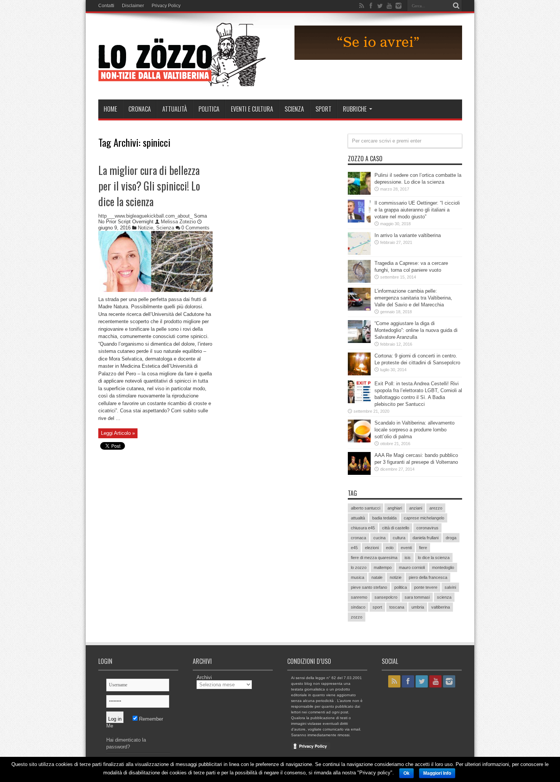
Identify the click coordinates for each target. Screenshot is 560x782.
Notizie (145, 228)
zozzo (356, 617)
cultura (399, 537)
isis (408, 557)
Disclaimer (133, 5)
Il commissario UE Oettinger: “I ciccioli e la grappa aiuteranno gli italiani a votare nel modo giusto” (417, 210)
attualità (358, 518)
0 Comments (195, 228)
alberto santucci (365, 508)
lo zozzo (358, 567)
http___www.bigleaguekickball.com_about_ (145, 216)
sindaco (358, 607)
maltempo (383, 567)
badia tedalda (384, 518)
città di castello (395, 528)
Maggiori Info (437, 773)
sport (377, 607)
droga (451, 537)
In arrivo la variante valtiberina (407, 235)
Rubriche (354, 109)
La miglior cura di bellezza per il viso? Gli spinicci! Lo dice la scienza (149, 185)
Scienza (294, 109)
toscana (396, 607)
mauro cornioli (412, 567)
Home (110, 109)
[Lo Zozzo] (182, 80)
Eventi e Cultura (252, 109)
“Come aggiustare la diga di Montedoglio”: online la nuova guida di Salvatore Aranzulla (416, 330)
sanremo (359, 597)
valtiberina (440, 607)
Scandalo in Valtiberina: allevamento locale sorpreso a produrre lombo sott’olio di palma (414, 429)
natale (376, 577)
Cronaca (139, 109)
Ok (406, 773)
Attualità (174, 109)
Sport (323, 109)
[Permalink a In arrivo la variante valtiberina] (359, 253)
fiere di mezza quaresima (374, 557)
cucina (379, 537)
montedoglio (443, 567)
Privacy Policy (166, 5)
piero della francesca (428, 577)
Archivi (204, 677)
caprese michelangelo (424, 518)
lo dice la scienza (434, 557)
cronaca (358, 537)
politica (400, 587)
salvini (450, 587)
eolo (390, 547)
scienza (444, 597)
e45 (354, 547)
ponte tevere (425, 587)
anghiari (394, 508)
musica (357, 577)
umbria (417, 607)
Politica (208, 109)
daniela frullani (425, 537)
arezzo (435, 508)
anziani (415, 508)
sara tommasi (417, 597)
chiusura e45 (363, 528)
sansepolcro (385, 597)
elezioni (372, 547)
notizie (396, 577)
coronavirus (427, 528)
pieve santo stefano (369, 587)
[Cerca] (456, 5)
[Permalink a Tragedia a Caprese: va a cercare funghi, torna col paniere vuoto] (359, 281)
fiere (423, 547)
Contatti (106, 5)
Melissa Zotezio (179, 221)
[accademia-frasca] (378, 58)
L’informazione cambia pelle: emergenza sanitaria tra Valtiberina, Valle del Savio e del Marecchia (413, 298)
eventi (406, 547)
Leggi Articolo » (118, 433)
